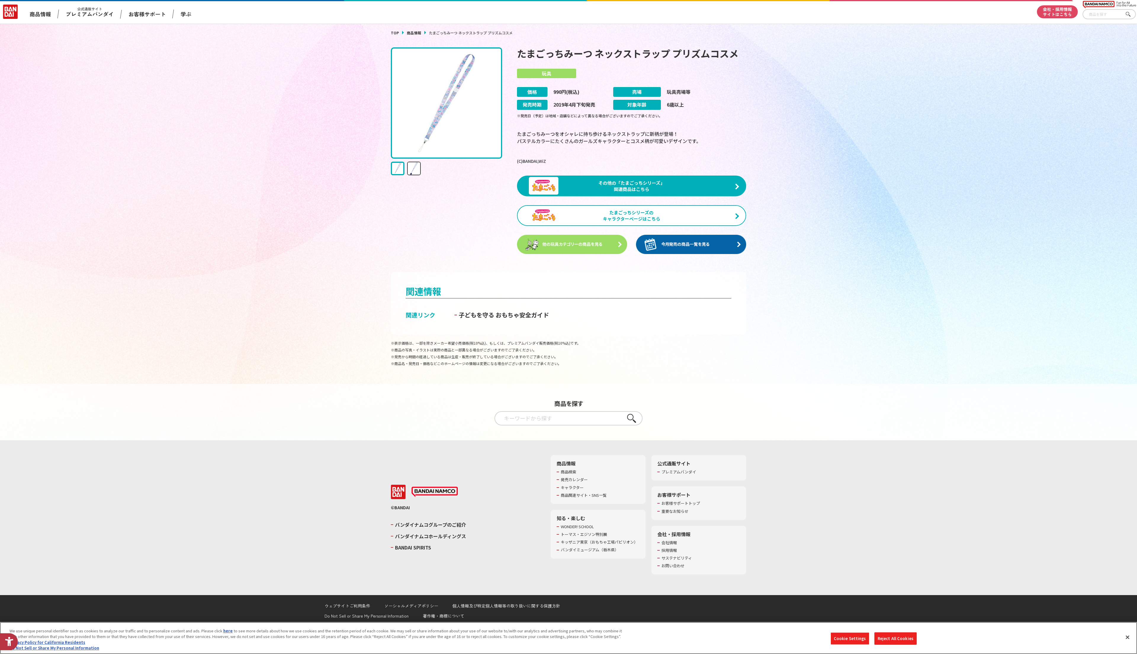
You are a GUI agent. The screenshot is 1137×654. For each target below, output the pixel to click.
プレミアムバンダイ (678, 472)
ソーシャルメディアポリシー (411, 606)
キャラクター (572, 487)
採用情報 (669, 550)
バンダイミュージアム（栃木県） (590, 549)
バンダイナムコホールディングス (430, 536)
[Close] (1127, 637)
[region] (568, 638)
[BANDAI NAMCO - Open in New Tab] (435, 492)
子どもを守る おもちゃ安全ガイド (504, 315)
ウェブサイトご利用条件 (347, 606)
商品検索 (568, 472)
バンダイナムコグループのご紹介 (430, 524)
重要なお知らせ (674, 511)
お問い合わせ (673, 565)
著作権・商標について (443, 616)
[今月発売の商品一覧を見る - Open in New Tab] (691, 244)
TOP (395, 32)
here (228, 631)
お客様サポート (147, 14)
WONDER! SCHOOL (577, 526)
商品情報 (414, 32)
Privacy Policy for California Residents (47, 642)
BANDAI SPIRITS (413, 547)
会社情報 (669, 542)
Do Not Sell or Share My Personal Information (367, 616)
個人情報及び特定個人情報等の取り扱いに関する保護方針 (506, 606)
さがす (1131, 14)
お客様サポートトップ (680, 503)
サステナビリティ (676, 558)
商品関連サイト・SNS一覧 (584, 495)
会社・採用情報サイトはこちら (1057, 11)
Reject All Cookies (895, 638)
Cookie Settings (850, 638)
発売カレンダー (574, 479)
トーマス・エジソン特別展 (584, 534)
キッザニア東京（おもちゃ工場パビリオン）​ (599, 542)
